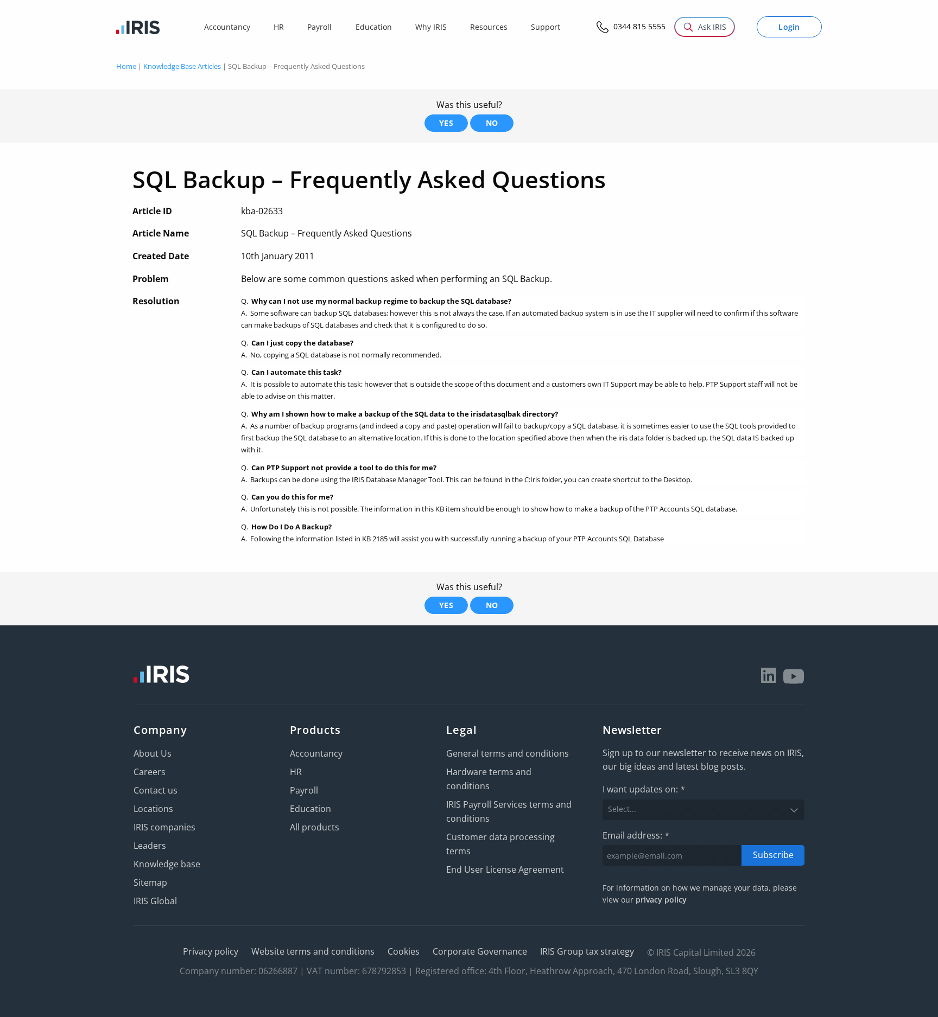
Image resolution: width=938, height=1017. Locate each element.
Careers (150, 772)
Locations (153, 809)
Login (789, 27)
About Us (153, 753)
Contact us (156, 790)
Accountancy (316, 753)
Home (126, 66)
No (492, 123)
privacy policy (661, 899)
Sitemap (150, 882)
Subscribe (773, 855)
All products (314, 827)
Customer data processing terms (500, 844)
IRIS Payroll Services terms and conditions (509, 811)
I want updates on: (644, 789)
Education (310, 809)
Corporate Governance (480, 951)
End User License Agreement (505, 869)
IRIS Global (155, 901)
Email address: (636, 835)
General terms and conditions (507, 753)
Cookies (404, 951)
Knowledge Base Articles (182, 66)
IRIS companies (164, 827)
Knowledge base (167, 864)
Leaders (150, 846)
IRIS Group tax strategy (587, 951)
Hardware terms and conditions (488, 779)
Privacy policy (210, 951)
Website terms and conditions (313, 951)
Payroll (304, 790)
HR (296, 772)
